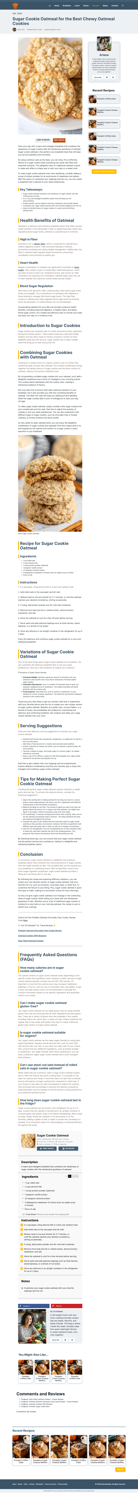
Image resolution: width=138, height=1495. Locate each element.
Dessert (96, 6)
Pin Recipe (69, 1148)
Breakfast (67, 6)
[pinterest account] (72, 1340)
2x (73, 1176)
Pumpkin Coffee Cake (25, 1377)
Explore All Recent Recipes (104, 171)
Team (26, 1484)
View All (120, 1469)
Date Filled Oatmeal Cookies (31, 941)
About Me (55, 1340)
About (105, 6)
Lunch (77, 6)
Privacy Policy (63, 1484)
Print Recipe (59, 140)
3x (77, 1176)
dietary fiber (39, 244)
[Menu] (49, 6)
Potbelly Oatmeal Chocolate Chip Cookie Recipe (40, 930)
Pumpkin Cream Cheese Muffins (42, 1378)
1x (69, 1176)
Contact (115, 6)
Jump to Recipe (43, 140)
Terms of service (50, 1484)
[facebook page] (65, 1340)
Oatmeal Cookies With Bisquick (32, 936)
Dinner (86, 6)
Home (56, 6)
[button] (123, 5)
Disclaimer (39, 1484)
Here (25, 920)
